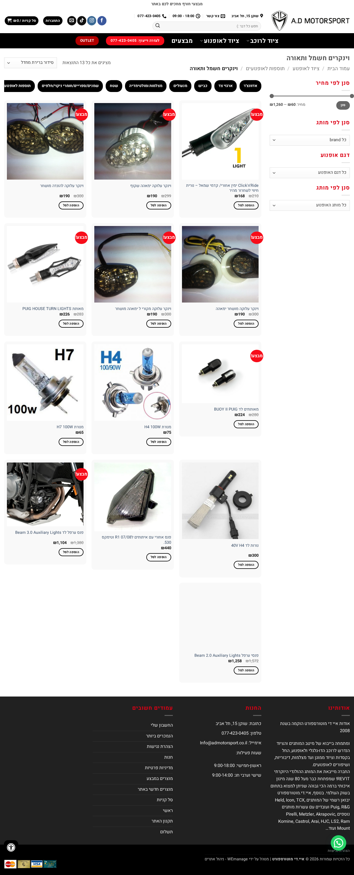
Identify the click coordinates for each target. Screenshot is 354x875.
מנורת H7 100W (70, 427)
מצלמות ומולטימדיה (145, 86)
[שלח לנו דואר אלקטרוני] (71, 20)
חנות (168, 757)
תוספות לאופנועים (265, 68)
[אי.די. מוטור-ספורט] (310, 20)
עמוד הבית (338, 68)
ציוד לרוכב (264, 40)
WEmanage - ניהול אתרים (226, 859)
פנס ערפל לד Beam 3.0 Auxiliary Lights (49, 532)
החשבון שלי (162, 725)
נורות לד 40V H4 (245, 545)
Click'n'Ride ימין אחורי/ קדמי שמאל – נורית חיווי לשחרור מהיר (222, 188)
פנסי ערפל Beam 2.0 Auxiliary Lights (226, 655)
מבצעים (182, 40)
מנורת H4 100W (157, 427)
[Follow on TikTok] (81, 20)
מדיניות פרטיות (159, 767)
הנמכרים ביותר (159, 736)
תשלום (166, 832)
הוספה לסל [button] (246, 205)
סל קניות (165, 800)
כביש (202, 86)
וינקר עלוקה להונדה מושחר (62, 186)
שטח (114, 86)
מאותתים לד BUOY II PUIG (236, 409)
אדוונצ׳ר (250, 86)
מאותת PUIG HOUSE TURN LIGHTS (53, 309)
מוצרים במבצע (160, 778)
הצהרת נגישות (160, 746)
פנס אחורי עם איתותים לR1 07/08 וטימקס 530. (136, 540)
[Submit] (157, 26)
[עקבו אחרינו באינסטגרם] (91, 20)
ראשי (168, 810)
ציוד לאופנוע (221, 40)
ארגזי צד (225, 86)
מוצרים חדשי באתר (155, 789)
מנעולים (180, 86)
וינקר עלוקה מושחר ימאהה (237, 309)
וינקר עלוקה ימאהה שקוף (150, 186)
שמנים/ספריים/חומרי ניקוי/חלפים (70, 86)
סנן (343, 105)
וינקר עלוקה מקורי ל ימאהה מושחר (143, 309)
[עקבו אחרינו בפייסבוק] (101, 20)
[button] (53, 20)
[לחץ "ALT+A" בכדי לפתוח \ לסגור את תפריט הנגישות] (11, 847)
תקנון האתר (162, 821)
